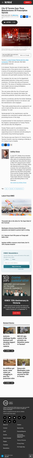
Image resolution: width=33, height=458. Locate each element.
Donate (27, 2)
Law (6, 188)
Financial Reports (21, 431)
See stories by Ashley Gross (18, 182)
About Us (5, 424)
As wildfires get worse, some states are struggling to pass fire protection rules (9, 373)
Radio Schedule (7, 438)
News (13, 259)
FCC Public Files (21, 447)
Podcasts (5, 444)
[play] (2, 456)
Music (7, 259)
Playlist (5, 441)
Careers (19, 424)
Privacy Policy (20, 443)
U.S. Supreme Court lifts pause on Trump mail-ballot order (15, 236)
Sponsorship (20, 428)
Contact (5, 428)
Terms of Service (21, 440)
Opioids (11, 188)
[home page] (8, 3)
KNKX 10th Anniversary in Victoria (16, 301)
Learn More (16, 313)
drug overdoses (19, 188)
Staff (4, 431)
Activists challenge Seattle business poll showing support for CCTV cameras (9, 341)
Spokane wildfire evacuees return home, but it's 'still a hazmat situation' (15, 243)
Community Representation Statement (21, 436)
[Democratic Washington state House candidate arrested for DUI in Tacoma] (23, 362)
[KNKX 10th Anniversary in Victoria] (16, 286)
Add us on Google (24, 55)
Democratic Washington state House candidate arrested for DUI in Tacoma (23, 372)
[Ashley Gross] (5, 154)
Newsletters (6, 448)
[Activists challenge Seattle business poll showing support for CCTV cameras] (9, 330)
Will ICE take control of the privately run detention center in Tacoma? (23, 340)
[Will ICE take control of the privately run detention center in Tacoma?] (23, 330)
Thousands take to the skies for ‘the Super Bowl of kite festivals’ (16, 222)
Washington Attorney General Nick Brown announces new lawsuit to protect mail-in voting (16, 229)
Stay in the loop (16, 266)
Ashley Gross (15, 15)
